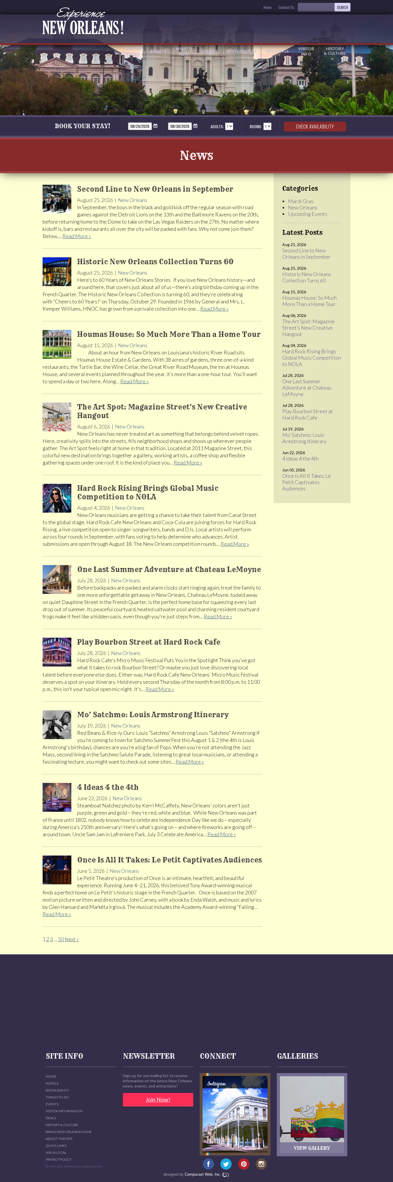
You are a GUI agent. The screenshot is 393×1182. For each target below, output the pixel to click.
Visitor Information (64, 1111)
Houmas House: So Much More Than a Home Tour (309, 300)
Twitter (226, 1164)
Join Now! (158, 1099)
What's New (184, 51)
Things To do (57, 1097)
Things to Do (133, 51)
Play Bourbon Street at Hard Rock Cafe (307, 414)
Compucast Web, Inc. (203, 1174)
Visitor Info (306, 51)
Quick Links (56, 1145)
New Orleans (132, 200)
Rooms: (256, 126)
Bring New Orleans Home (69, 1132)
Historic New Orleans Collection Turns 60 (306, 277)
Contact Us (286, 7)
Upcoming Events (307, 214)
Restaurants (241, 51)
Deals (51, 1118)
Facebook (208, 1164)
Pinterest (244, 1164)
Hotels (210, 51)
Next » (72, 939)
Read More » (76, 236)
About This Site (59, 1138)
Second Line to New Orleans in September (306, 253)
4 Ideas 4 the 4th (300, 458)
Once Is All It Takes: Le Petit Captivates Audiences (306, 482)
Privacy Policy (59, 1159)
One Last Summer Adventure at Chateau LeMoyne (306, 387)
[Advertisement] (196, 1003)
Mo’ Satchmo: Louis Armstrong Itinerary (304, 438)
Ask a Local (56, 1152)
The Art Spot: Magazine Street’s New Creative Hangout (308, 327)
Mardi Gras (300, 201)
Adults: (217, 126)
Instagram (261, 1164)
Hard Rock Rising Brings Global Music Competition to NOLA (311, 357)
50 (61, 939)
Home (268, 7)
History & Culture (335, 51)
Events (158, 51)
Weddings (277, 51)
